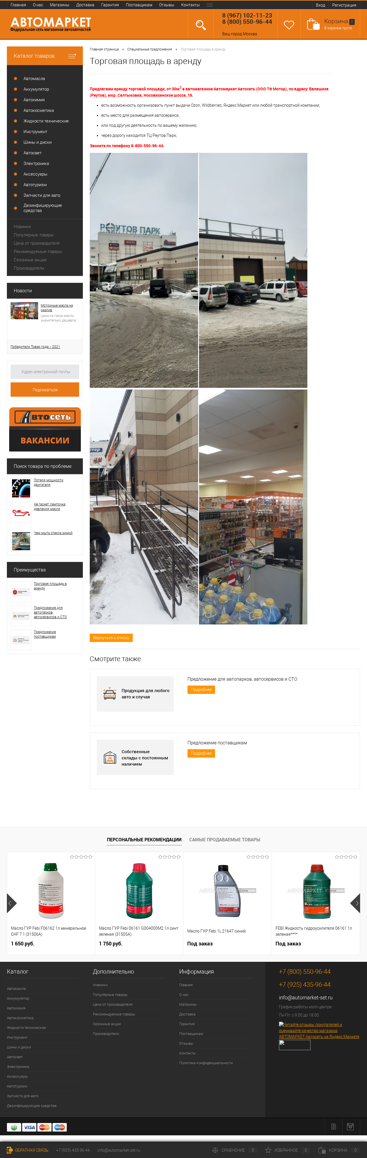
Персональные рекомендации (144, 839)
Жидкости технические (26, 1027)
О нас (38, 5)
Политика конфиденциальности (206, 1063)
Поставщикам (139, 5)
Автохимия (16, 1008)
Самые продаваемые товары (224, 839)
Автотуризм (17, 1086)
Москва (250, 34)
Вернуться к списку (111, 637)
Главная (18, 5)
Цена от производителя (37, 243)
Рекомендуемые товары (38, 251)
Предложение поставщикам (45, 634)
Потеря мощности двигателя (48, 482)
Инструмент (17, 1037)
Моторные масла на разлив (57, 307)
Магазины (59, 5)
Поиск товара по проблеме (42, 466)
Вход (320, 5)
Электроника (18, 1066)
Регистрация (344, 5)
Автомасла (16, 988)
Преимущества (30, 570)
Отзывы (166, 5)
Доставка (85, 5)
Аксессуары (17, 1076)
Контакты (190, 5)
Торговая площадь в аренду (50, 586)
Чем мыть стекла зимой (53, 533)
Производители (29, 268)
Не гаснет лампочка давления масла (49, 506)
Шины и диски (19, 1047)
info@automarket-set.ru (306, 997)
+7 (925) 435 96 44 (73, 1150)
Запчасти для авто (22, 1096)
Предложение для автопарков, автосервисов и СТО (50, 612)
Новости (23, 290)
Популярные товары (34, 235)
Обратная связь (31, 1150)
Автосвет (15, 1057)
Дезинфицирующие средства (31, 1105)
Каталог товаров (34, 56)
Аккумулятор (18, 998)
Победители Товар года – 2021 (35, 347)
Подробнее (201, 689)
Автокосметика (20, 1018)
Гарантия (110, 5)
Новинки (22, 226)
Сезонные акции (30, 259)
